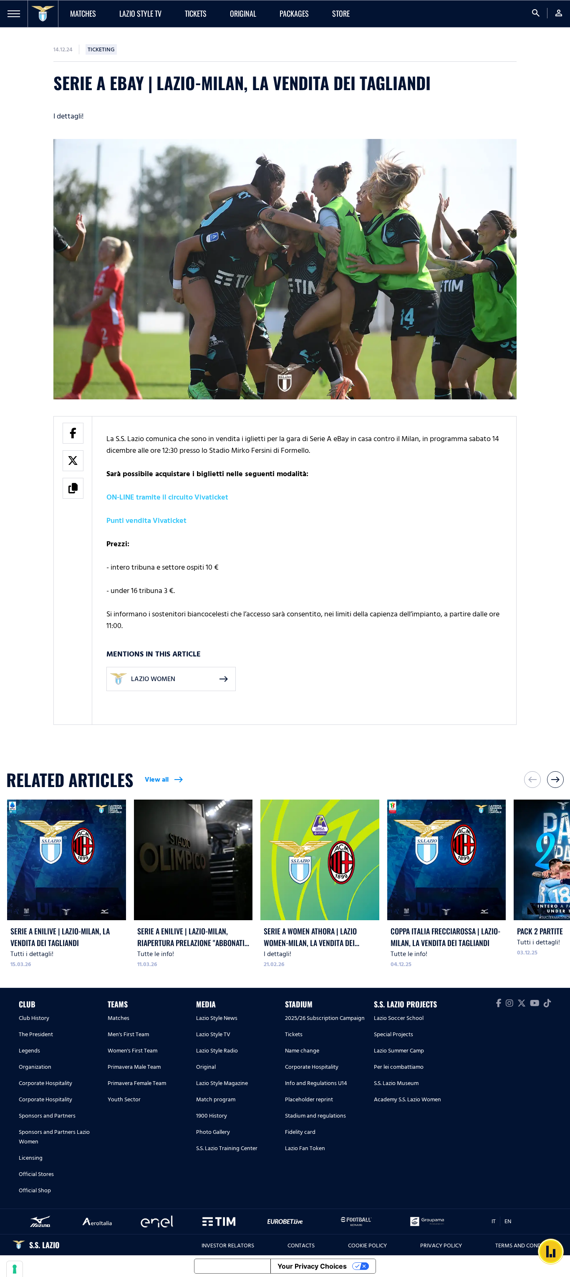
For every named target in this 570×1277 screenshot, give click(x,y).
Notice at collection (232, 1266)
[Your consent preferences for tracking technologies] (15, 1269)
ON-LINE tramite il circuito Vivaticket (167, 497)
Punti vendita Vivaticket (146, 521)
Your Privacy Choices (312, 1266)
